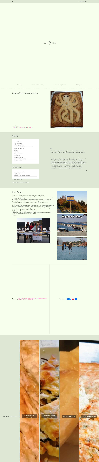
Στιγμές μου (79, 84)
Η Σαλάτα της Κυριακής (37, 84)
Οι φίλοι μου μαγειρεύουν (59, 84)
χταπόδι (20, 299)
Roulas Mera (49, 43)
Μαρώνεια (21, 298)
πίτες (45, 298)
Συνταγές (19, 84)
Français (84, 1)
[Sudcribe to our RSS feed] (80, 1)
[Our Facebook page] (78, 1)
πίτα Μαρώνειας (39, 298)
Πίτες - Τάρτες (29, 127)
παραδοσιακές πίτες (29, 298)
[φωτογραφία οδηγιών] (72, 202)
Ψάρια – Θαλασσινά (28, 299)
